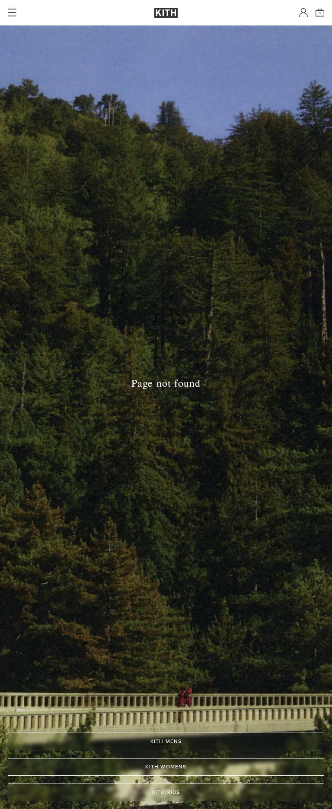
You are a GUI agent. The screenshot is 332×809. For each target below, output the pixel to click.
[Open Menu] (12, 12)
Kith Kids (166, 792)
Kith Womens (165, 767)
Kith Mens (166, 741)
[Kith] (166, 13)
